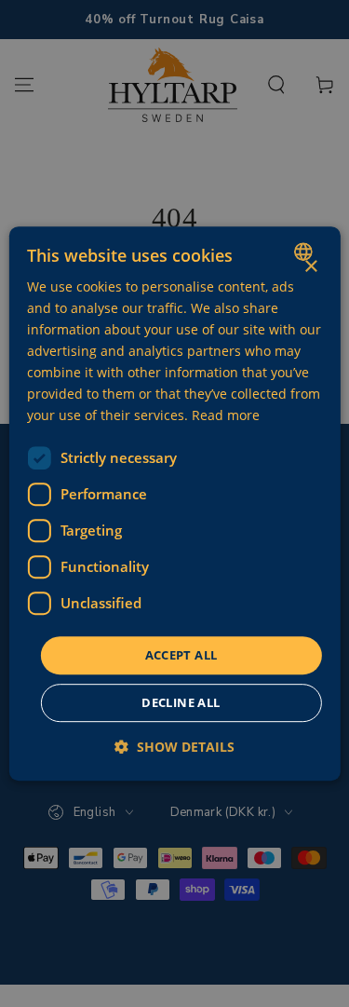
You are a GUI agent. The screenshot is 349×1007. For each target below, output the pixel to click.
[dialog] (174, 504)
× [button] (310, 267)
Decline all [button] (180, 702)
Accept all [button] (181, 654)
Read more (226, 416)
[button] (174, 746)
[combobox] (305, 251)
